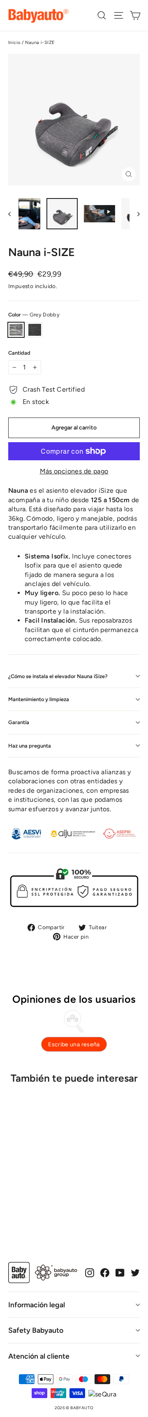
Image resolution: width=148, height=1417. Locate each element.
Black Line (35, 330)
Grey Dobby (16, 330)
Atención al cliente (38, 1356)
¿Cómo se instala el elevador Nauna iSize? (58, 676)
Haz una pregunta (29, 746)
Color (34, 315)
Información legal (36, 1304)
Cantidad (19, 353)
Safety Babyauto (35, 1330)
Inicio (14, 42)
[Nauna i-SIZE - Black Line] (22, 1215)
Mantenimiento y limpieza (38, 699)
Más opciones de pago (74, 471)
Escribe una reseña (73, 1044)
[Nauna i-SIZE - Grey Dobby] (13, 1215)
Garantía (18, 722)
